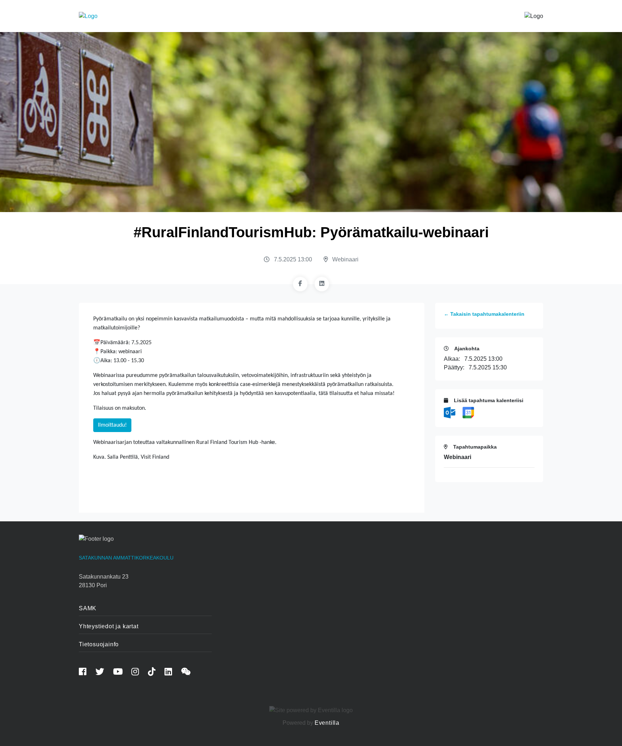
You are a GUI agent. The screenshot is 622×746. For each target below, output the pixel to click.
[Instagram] (139, 673)
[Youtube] (121, 673)
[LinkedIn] (322, 284)
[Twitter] (103, 673)
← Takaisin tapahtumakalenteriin (484, 314)
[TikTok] (155, 673)
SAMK (87, 608)
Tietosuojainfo (99, 644)
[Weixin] (189, 673)
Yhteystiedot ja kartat (109, 626)
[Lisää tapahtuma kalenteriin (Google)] (468, 412)
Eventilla (327, 723)
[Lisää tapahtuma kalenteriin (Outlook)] (450, 412)
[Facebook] (300, 284)
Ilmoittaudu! (112, 425)
